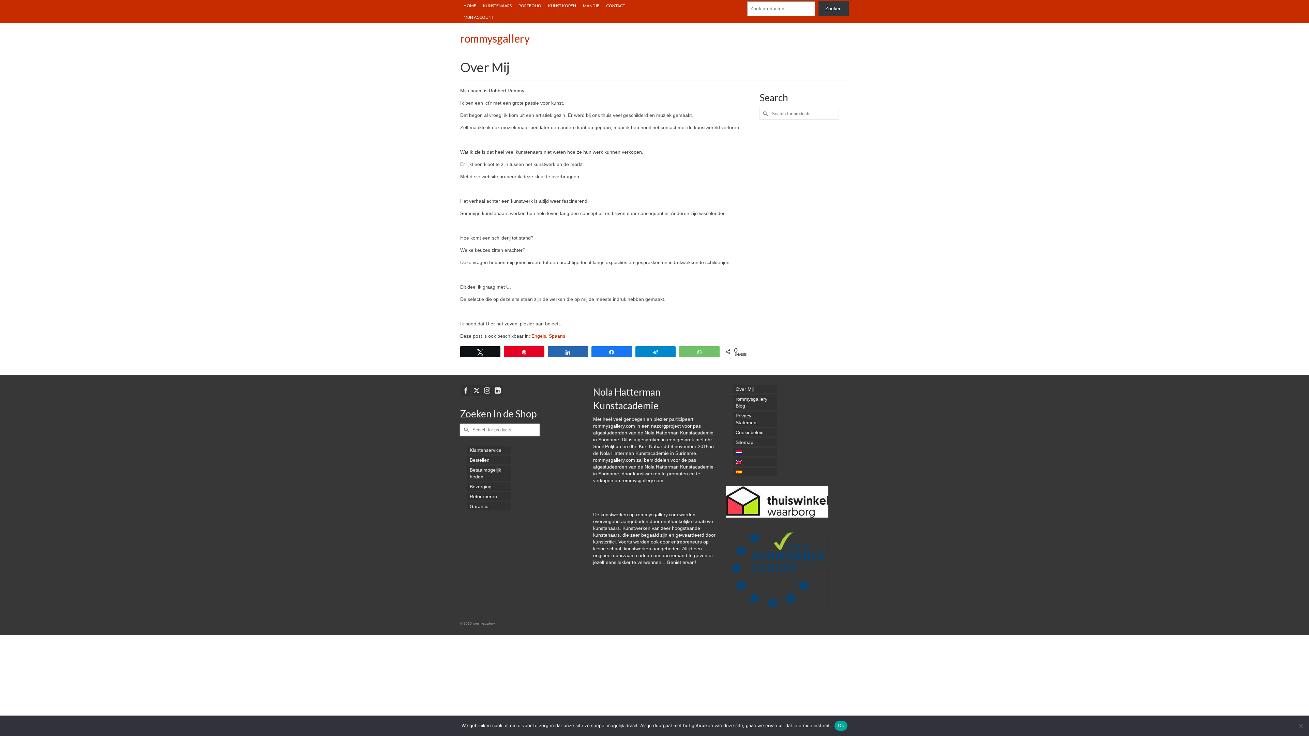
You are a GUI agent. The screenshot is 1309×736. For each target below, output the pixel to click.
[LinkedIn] (497, 390)
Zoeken (833, 8)
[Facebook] (466, 390)
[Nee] (1300, 725)
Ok (841, 725)
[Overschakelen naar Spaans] (755, 472)
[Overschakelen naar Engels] (755, 462)
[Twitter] (476, 390)
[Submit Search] (764, 114)
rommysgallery (495, 38)
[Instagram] (487, 390)
